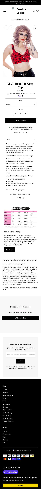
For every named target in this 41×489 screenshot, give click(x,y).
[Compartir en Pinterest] (23, 198)
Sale (4, 443)
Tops (4, 437)
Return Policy (7, 416)
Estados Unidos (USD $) (22, 450)
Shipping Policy (7, 418)
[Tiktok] (13, 467)
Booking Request (8, 395)
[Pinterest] (11, 467)
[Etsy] (4, 467)
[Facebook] (6, 467)
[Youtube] (18, 467)
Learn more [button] (19, 480)
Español (5, 450)
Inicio (13, 19)
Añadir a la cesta (20, 120)
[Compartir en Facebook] (17, 198)
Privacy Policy (7, 410)
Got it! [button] (20, 485)
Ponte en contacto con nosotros (20, 194)
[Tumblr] (16, 467)
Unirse (21, 361)
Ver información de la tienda (21, 132)
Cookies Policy (7, 413)
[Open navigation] (4, 10)
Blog (4, 398)
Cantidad (20, 109)
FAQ (4, 401)
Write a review (20, 318)
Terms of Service (8, 421)
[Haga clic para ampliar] (35, 27)
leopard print (20, 190)
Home (5, 431)
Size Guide (9, 250)
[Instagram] (8, 467)
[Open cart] (37, 11)
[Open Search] (34, 11)
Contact (5, 407)
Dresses (5, 440)
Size (20, 100)
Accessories (7, 434)
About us (5, 392)
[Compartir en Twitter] (20, 198)
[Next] (36, 2)
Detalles (7, 140)
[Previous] (5, 2)
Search (5, 390)
